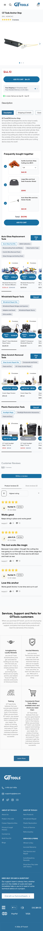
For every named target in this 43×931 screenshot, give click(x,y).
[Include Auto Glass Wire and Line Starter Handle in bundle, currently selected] (5, 203)
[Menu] (5, 4)
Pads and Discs (7, 416)
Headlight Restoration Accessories (28, 412)
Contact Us (6, 834)
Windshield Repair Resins (27, 310)
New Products (28, 814)
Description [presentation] (8, 113)
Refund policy (28, 832)
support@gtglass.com (12, 793)
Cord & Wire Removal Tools (11, 252)
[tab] (8, 112)
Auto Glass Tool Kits (9, 244)
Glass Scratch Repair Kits (11, 362)
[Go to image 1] (19, 62)
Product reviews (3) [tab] (11, 486)
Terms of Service (29, 827)
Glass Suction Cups (32, 248)
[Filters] (3, 493)
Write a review (22, 476)
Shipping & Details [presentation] (24, 113)
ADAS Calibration (24, 244)
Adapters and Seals (9, 310)
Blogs (4, 842)
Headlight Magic (8, 412)
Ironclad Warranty (29, 847)
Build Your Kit (6, 838)
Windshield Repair (29, 819)
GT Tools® (24, 927)
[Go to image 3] (23, 62)
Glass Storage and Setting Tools (13, 256)
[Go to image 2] (21, 62)
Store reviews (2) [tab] (32, 486)
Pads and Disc (7, 366)
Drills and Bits (7, 314)
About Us (5, 814)
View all (36, 238)
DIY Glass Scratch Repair (23, 366)
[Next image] (40, 44)
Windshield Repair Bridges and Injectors (15, 306)
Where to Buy (28, 843)
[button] (6, 19)
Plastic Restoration (30, 823)
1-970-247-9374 (11, 788)
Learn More (21, 758)
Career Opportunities (9, 823)
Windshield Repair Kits (10, 302)
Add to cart (21, 222)
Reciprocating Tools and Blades (13, 248)
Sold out (28, 438)
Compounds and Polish (30, 362)
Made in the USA (8, 819)
